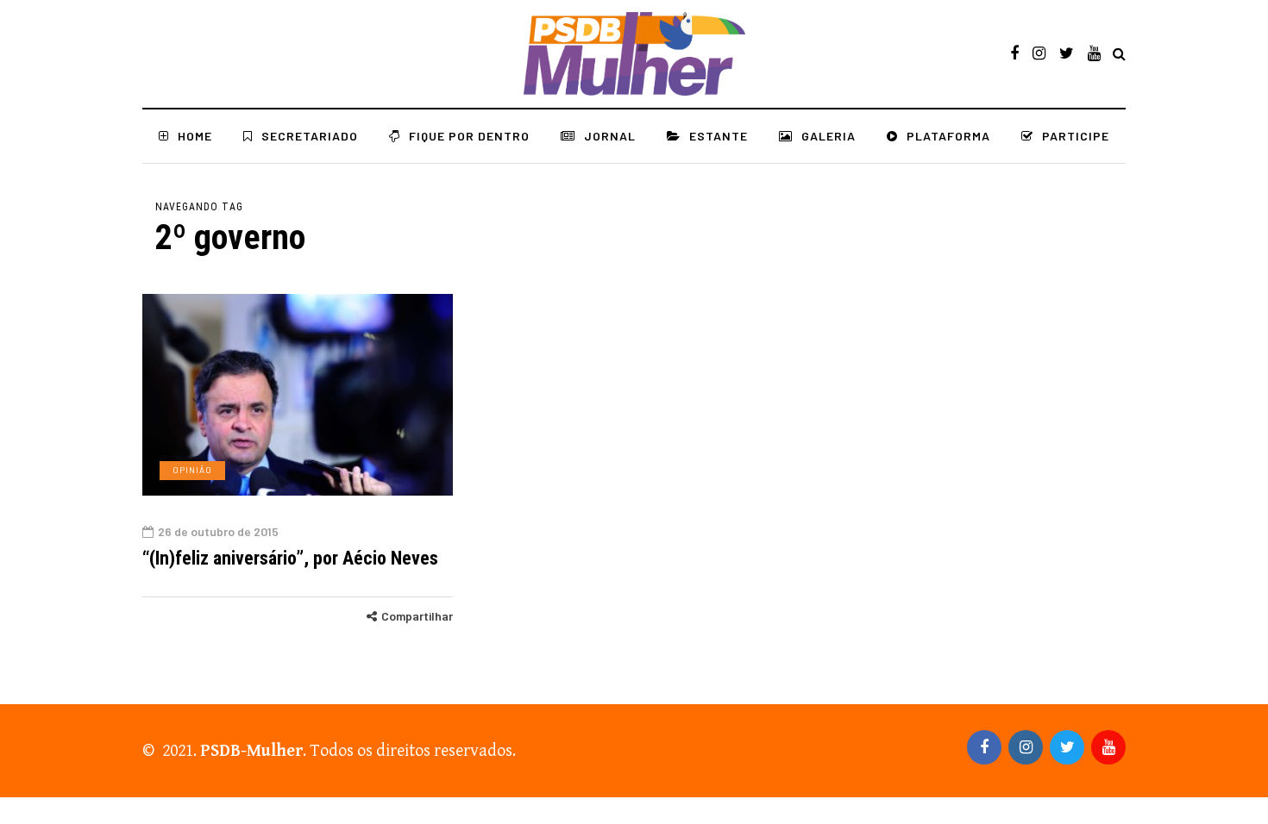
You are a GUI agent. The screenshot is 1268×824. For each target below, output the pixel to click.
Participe (1075, 135)
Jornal (610, 135)
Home (195, 135)
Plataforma (948, 135)
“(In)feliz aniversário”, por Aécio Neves (290, 558)
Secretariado (309, 135)
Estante (718, 135)
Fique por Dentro (469, 135)
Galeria (828, 135)
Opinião (192, 470)
